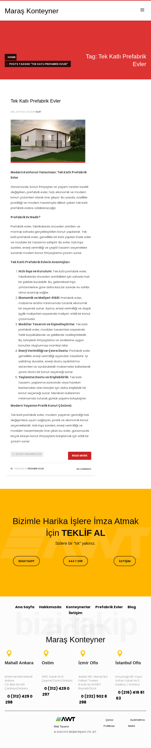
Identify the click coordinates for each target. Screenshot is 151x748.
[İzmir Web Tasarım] (65, 719)
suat (38, 111)
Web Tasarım (61, 726)
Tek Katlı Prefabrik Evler (36, 101)
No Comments (83, 469)
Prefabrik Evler (36, 468)
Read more (79, 455)
